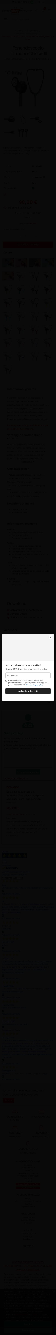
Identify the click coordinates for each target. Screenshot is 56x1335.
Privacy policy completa (34, 685)
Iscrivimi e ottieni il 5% (28, 691)
